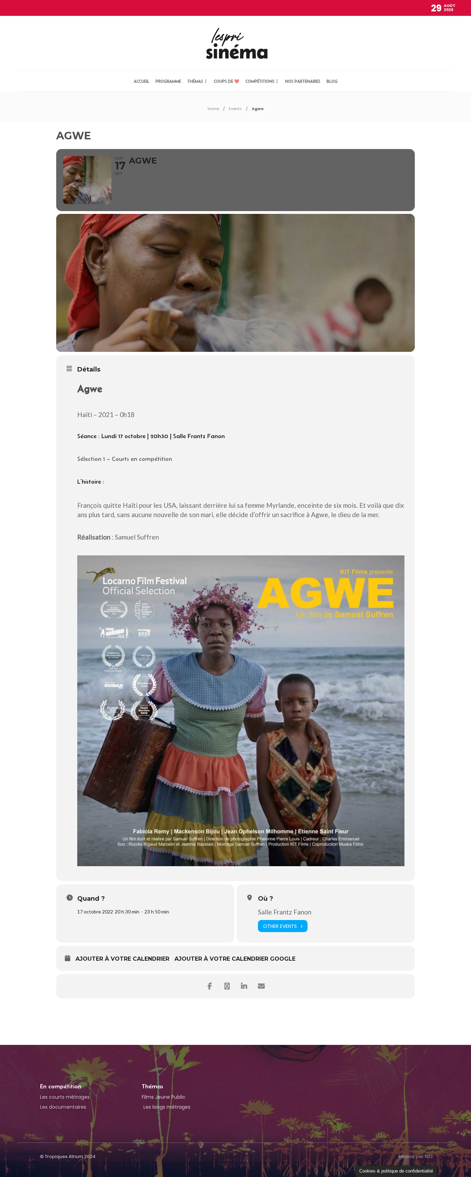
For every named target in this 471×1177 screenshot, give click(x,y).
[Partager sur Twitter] (227, 986)
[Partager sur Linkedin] (244, 986)
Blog (332, 81)
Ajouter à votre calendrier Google (234, 959)
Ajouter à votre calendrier (122, 959)
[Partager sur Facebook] (209, 986)
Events (235, 108)
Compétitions (259, 81)
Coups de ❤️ (226, 81)
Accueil (141, 81)
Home (213, 108)
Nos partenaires (302, 81)
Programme (168, 81)
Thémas (195, 81)
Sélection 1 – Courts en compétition (124, 458)
